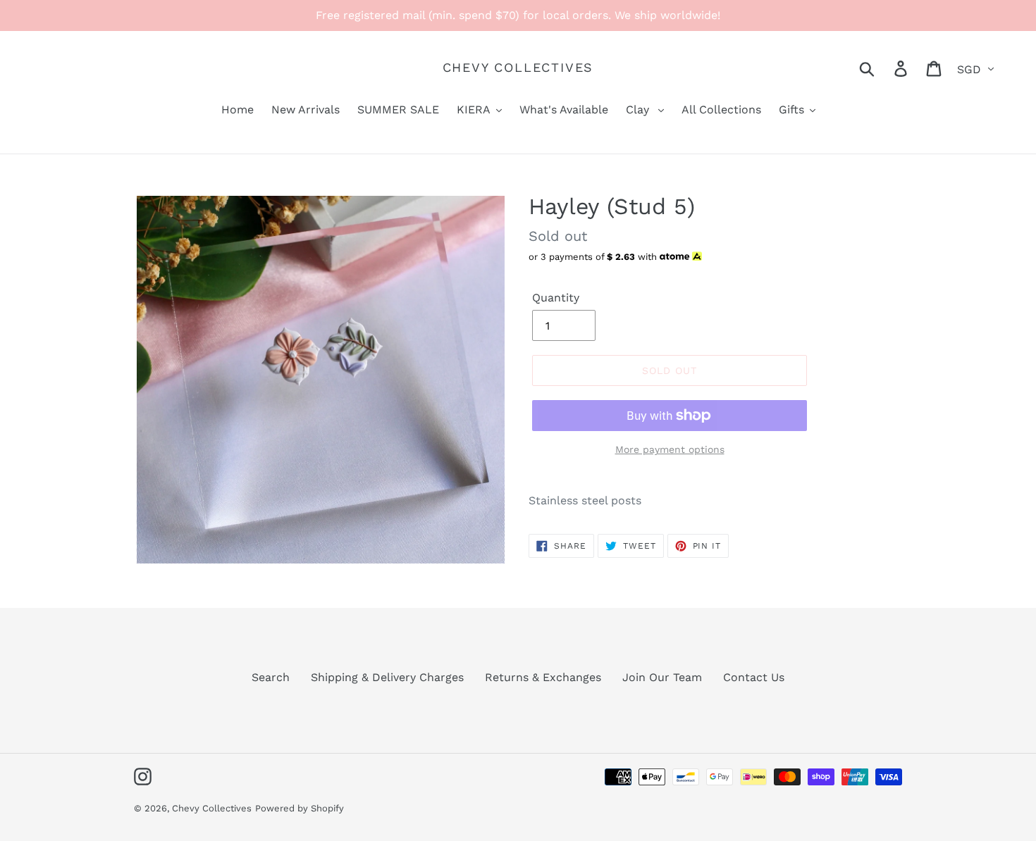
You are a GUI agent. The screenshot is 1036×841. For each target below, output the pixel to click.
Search (271, 677)
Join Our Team (662, 677)
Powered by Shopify (299, 808)
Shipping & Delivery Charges (387, 677)
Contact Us (753, 677)
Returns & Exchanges (543, 677)
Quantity (555, 297)
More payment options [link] (669, 449)
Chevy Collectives (518, 67)
